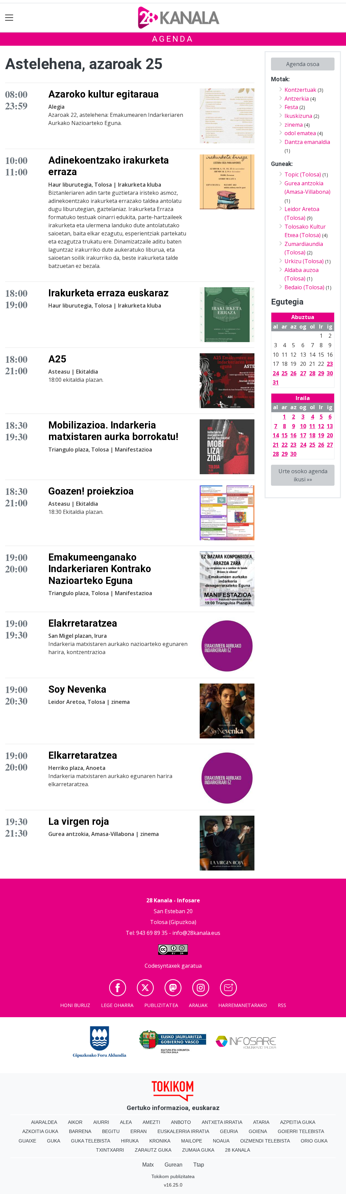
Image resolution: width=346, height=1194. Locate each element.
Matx (148, 1165)
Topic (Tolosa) (303, 174)
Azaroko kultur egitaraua (103, 94)
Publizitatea (161, 1005)
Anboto (181, 1122)
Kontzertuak (300, 89)
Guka (53, 1141)
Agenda (173, 39)
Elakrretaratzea (82, 623)
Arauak (198, 1005)
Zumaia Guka (198, 1150)
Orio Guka (314, 1141)
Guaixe (27, 1141)
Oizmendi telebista (265, 1141)
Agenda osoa (302, 64)
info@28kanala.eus (196, 933)
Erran (138, 1131)
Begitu (111, 1131)
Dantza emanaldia (307, 142)
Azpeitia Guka (297, 1122)
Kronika (159, 1141)
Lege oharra (117, 1005)
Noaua (221, 1141)
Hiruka (130, 1141)
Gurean (173, 1165)
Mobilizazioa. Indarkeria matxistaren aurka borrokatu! (113, 431)
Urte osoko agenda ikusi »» (302, 475)
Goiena (258, 1131)
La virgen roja (78, 821)
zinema (294, 124)
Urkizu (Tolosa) (304, 261)
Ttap (198, 1165)
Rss (282, 1005)
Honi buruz (75, 1005)
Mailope (191, 1141)
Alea (126, 1122)
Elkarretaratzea (82, 755)
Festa (291, 107)
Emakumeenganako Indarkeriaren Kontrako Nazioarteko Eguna (99, 568)
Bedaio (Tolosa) (304, 287)
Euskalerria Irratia (183, 1131)
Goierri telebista (301, 1131)
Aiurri (101, 1122)
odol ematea (300, 133)
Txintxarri (110, 1150)
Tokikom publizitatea (173, 1176)
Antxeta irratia (222, 1122)
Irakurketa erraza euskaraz (108, 293)
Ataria (261, 1122)
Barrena (80, 1131)
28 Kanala (237, 1150)
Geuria (229, 1131)
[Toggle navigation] (9, 18)
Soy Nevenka (77, 689)
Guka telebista (90, 1141)
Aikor (75, 1122)
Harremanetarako (242, 1005)
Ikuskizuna (298, 116)
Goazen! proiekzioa (91, 491)
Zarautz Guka (153, 1150)
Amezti (151, 1122)
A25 (57, 359)
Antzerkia (297, 98)
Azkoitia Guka (40, 1131)
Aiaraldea (44, 1122)
